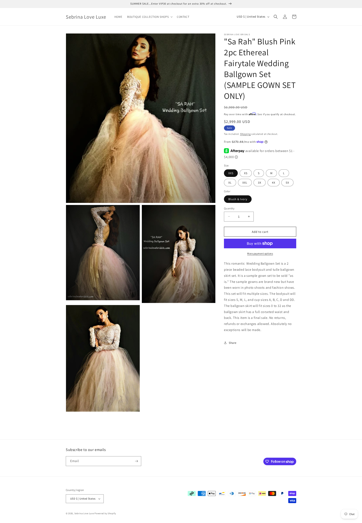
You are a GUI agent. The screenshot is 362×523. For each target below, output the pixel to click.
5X (287, 182)
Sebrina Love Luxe (84, 513)
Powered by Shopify (105, 513)
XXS (230, 173)
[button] (149, 16)
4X (273, 182)
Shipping (245, 133)
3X (259, 182)
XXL (244, 182)
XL (230, 182)
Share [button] (233, 343)
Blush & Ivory (237, 199)
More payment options (260, 253)
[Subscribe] (136, 461)
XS (245, 173)
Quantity (229, 208)
